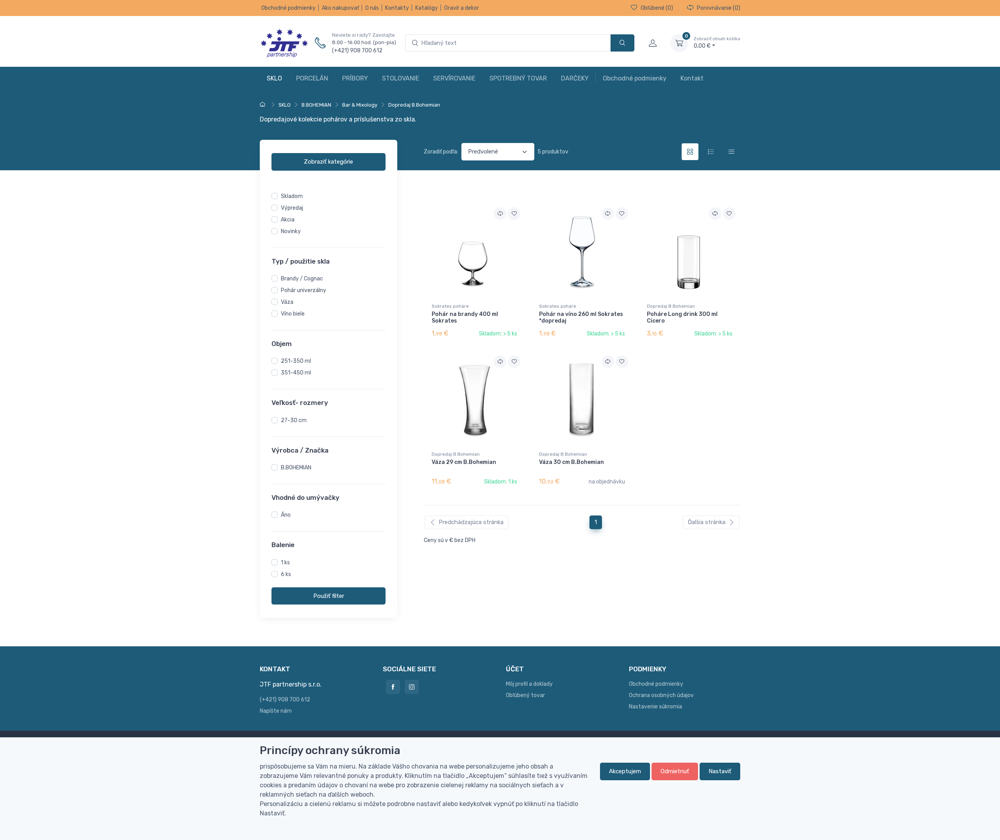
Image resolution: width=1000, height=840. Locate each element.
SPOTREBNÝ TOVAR (518, 78)
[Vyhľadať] (622, 43)
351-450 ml (296, 373)
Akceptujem (625, 771)
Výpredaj (292, 208)
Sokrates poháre (450, 306)
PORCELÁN (312, 78)
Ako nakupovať (340, 8)
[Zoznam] (711, 152)
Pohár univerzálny (303, 290)
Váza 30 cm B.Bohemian (571, 462)
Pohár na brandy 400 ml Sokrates (465, 317)
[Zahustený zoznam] (731, 152)
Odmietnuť (675, 771)
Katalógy (426, 8)
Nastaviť (720, 771)
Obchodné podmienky (288, 8)
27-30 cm (294, 420)
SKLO (274, 78)
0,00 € (717, 42)
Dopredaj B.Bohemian (671, 306)
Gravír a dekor (461, 8)
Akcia (288, 219)
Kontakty (397, 8)
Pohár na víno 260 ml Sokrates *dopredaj (581, 317)
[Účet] (652, 43)
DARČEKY (575, 78)
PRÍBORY (355, 78)
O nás (372, 8)
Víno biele (293, 313)
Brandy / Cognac (302, 278)
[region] (328, 296)
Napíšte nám (276, 711)
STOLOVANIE (400, 78)
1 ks (285, 562)
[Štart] (264, 105)
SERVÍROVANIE (454, 78)
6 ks (286, 574)
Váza (287, 302)
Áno (286, 515)
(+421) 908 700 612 (357, 50)
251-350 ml (296, 361)
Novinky (291, 231)
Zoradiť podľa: (441, 151)
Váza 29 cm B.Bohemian (464, 462)
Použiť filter (328, 595)
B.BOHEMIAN (296, 467)
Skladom (292, 196)
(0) (657, 8)
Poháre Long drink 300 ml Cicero (682, 317)
